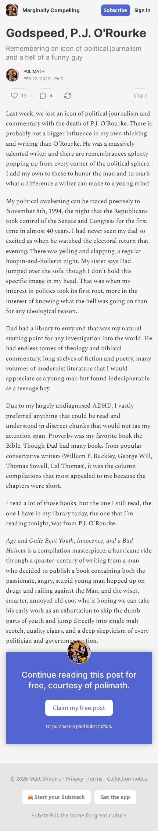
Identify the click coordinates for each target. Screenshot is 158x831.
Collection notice (127, 778)
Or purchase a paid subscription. (79, 726)
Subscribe (115, 10)
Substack (43, 815)
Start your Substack (60, 796)
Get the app (115, 796)
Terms (95, 778)
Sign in (142, 10)
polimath (34, 71)
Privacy (74, 778)
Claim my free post (79, 708)
